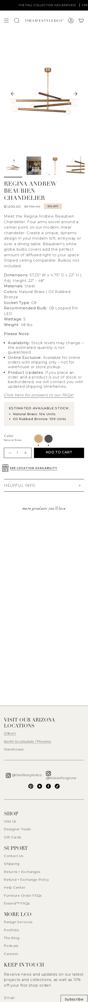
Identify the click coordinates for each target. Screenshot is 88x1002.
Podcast (11, 946)
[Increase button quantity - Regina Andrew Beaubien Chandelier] (26, 453)
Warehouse (14, 749)
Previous (13, 94)
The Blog (12, 938)
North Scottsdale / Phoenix (27, 741)
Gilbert (10, 733)
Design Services (18, 922)
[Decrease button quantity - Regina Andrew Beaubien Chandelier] (9, 453)
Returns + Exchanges (22, 872)
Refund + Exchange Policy (26, 879)
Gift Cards (12, 837)
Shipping (12, 864)
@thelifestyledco (27, 775)
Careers (11, 954)
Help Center (14, 887)
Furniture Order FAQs (23, 895)
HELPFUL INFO (19, 485)
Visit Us (10, 821)
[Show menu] (6, 20)
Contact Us (13, 856)
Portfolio (11, 930)
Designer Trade (17, 829)
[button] (81, 20)
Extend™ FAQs (17, 903)
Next (75, 94)
